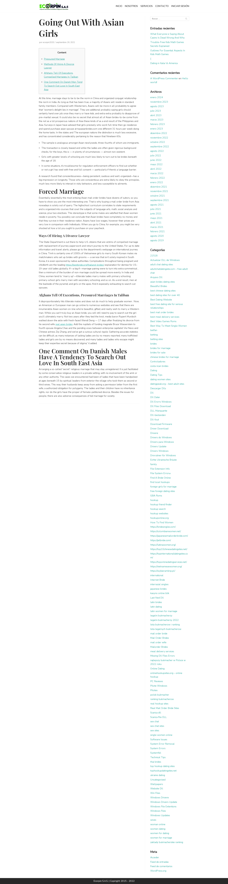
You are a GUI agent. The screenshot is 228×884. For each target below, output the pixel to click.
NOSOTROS (131, 6)
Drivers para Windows (162, 442)
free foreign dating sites (162, 491)
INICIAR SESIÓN (180, 6)
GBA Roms (156, 495)
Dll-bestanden (158, 415)
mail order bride (158, 633)
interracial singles (159, 584)
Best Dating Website (161, 299)
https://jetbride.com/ (160, 540)
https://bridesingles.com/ (163, 526)
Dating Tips (156, 374)
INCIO (119, 6)
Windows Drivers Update (163, 802)
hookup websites (159, 513)
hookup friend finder (161, 504)
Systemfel (155, 752)
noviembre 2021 (159, 191)
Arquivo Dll (156, 277)
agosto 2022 (157, 151)
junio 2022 (156, 160)
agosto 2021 (157, 204)
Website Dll (156, 788)
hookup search (158, 509)
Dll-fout (154, 419)
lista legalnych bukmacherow (165, 629)
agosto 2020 (157, 235)
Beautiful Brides (158, 286)
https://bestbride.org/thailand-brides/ (85, 264)
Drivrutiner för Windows (163, 455)
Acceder (154, 857)
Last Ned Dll (157, 597)
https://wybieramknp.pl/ (162, 570)
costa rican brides (159, 366)
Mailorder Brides (159, 646)
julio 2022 (155, 155)
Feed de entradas (159, 862)
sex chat (154, 721)
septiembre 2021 (159, 200)
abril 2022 (156, 168)
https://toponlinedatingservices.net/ (168, 562)
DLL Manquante (158, 410)
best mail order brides (162, 312)
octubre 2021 (157, 195)
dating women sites (160, 379)
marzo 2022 (156, 173)
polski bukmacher (159, 694)
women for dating (159, 833)
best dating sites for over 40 (165, 295)
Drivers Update (158, 446)
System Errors (157, 748)
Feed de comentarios (161, 866)
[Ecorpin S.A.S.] (54, 6)
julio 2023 (155, 110)
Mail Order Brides (159, 637)
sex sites (154, 730)
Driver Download (159, 428)
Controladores (157, 361)
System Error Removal (162, 743)
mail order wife (158, 642)
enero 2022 (156, 182)
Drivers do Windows (161, 437)
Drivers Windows (159, 451)
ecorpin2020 (48, 42)
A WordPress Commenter (164, 78)
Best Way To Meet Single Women (168, 325)
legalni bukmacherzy (161, 615)
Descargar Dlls (158, 388)
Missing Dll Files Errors (162, 655)
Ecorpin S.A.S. (101, 881)
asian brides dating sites (162, 281)
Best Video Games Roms (163, 321)
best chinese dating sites (163, 290)
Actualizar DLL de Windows (165, 260)
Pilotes (154, 690)
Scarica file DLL (158, 717)
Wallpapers (156, 784)
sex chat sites (157, 726)
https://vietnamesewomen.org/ (166, 566)
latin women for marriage (163, 611)
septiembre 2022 (159, 146)
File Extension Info (160, 468)
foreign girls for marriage (163, 486)
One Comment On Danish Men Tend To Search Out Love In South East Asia (63, 85)
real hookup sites (159, 703)
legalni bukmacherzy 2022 (164, 620)
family (153, 464)
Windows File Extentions (163, 806)
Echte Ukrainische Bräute (163, 459)
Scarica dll (155, 712)
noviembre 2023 (159, 101)
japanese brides (158, 588)
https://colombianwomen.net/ (165, 531)
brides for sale (157, 352)
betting (154, 334)
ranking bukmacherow (162, 699)
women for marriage (161, 837)
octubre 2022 (157, 142)
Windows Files (158, 810)
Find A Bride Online (160, 477)
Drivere (154, 433)
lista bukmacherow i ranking (165, 624)
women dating (157, 828)
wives (153, 819)
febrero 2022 (157, 177)
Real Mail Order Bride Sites (164, 708)
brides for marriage (160, 348)
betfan (153, 330)
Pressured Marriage (54, 59)
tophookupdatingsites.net (163, 770)
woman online (157, 824)
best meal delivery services (164, 316)
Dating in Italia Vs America (164, 63)
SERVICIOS (147, 6)
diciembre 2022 (158, 133)
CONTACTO (162, 6)
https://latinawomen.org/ (163, 544)
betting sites (156, 339)
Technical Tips (158, 757)
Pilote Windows (158, 685)
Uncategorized (157, 779)
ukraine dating (157, 775)
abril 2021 (156, 222)
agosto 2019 (157, 240)
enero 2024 (156, 97)
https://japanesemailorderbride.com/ (169, 535)
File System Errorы (160, 473)
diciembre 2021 (158, 186)
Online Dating (157, 668)
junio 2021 (156, 213)
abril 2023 (156, 115)
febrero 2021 (157, 231)
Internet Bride (157, 579)
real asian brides (64, 324)
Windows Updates (160, 815)
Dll (152, 392)
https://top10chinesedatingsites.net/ (168, 549)
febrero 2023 (157, 124)
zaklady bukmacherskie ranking (166, 842)
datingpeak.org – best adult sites (167, 383)
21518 (154, 255)
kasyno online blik (159, 593)
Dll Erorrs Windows (161, 401)
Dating (153, 370)
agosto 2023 (157, 106)
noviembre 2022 (159, 137)
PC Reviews (156, 681)
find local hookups (160, 482)
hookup (154, 500)
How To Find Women (161, 522)
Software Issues (158, 739)
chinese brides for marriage (164, 357)
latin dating (156, 606)
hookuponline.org (159, 518)
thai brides (155, 761)
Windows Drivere (159, 797)
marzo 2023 (156, 119)
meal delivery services (162, 651)
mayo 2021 (156, 218)
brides (153, 343)
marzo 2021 (156, 227)
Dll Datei (155, 397)
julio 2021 (155, 209)
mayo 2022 (156, 164)
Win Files (155, 793)
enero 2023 (156, 128)
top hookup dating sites (162, 766)
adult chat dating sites (161, 264)
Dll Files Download (160, 406)
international (156, 575)
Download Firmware (161, 424)
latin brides (156, 602)
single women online (161, 735)
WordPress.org (158, 870)
